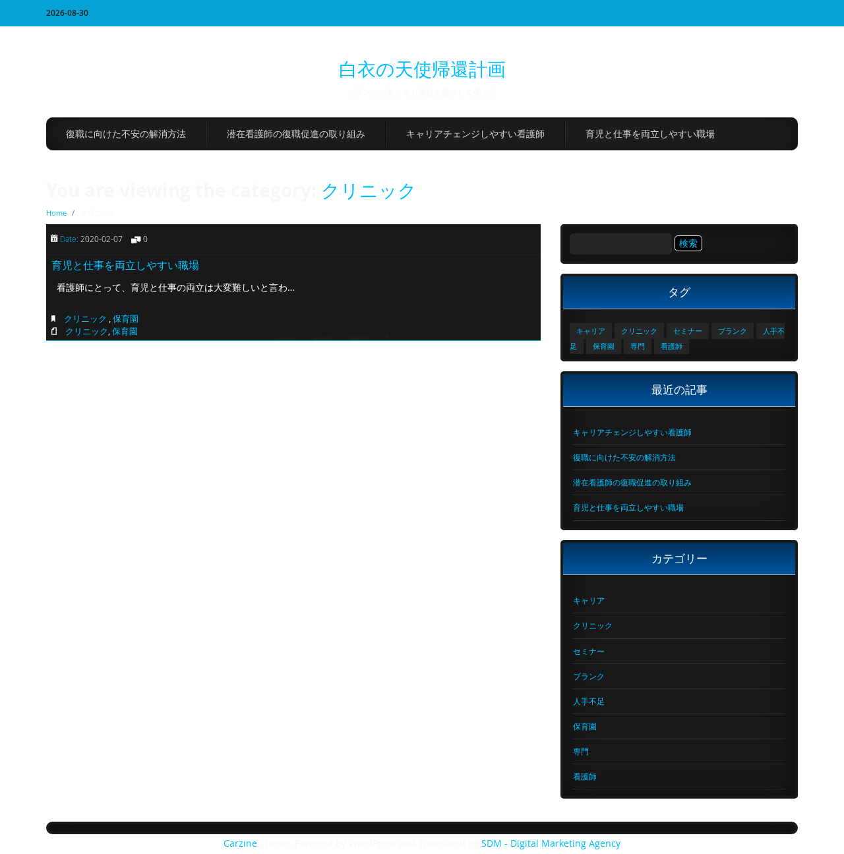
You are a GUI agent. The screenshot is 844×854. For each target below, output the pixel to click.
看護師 (671, 346)
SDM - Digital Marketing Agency (550, 843)
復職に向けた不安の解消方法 (126, 133)
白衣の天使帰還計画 (422, 69)
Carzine (242, 843)
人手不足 (589, 701)
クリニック (369, 190)
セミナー (687, 331)
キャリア (590, 331)
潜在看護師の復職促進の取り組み (296, 133)
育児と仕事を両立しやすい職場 (650, 133)
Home (56, 213)
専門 (637, 346)
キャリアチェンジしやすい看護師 (475, 133)
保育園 (125, 318)
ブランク (732, 331)
